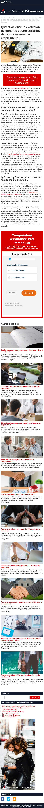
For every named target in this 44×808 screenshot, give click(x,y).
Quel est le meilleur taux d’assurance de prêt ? (18, 494)
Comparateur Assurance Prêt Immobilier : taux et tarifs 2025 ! (19, 19)
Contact (29, 806)
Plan (24, 806)
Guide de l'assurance (15, 18)
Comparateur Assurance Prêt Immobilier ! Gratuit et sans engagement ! (22, 80)
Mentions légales (17, 806)
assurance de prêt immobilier (20, 88)
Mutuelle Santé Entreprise (11, 715)
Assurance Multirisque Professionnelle (15, 708)
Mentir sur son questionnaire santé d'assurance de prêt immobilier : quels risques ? (21, 639)
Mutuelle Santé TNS (9, 717)
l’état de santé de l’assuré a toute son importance (24, 154)
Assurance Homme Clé (10, 713)
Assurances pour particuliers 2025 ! (33, 18)
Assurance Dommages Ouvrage (13, 711)
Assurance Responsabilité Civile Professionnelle (18, 706)
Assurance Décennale (9, 710)
